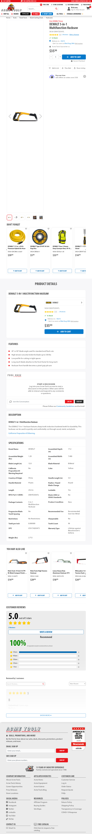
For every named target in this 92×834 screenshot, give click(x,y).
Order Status (66, 786)
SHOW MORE (45, 715)
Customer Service (68, 780)
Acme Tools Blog (40, 790)
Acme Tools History (13, 783)
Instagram (12, 805)
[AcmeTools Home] (11, 7)
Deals (37, 14)
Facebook (12, 802)
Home (8, 18)
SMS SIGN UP (11, 756)
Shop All (6, 14)
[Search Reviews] (43, 684)
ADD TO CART (75, 57)
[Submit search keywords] (56, 9)
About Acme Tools (13, 780)
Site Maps (37, 809)
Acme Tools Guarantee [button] (60, 47)
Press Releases (11, 790)
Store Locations (12, 793)
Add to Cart (18, 271)
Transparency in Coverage (71, 809)
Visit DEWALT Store (56, 21)
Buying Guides (39, 805)
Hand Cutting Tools (36, 18)
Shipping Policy (67, 805)
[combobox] (43, 9)
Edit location (79, 43)
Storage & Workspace (74, 14)
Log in (69, 401)
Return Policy (66, 802)
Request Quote (67, 790)
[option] (9, 217)
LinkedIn (11, 812)
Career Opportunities (14, 786)
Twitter (11, 809)
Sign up (79, 401)
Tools (15, 18)
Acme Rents (38, 780)
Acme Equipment (40, 783)
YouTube (11, 816)
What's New (48, 14)
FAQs (63, 793)
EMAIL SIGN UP (12, 746)
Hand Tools (23, 18)
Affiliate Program (40, 802)
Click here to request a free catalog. (44, 829)
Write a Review (74, 34)
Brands (16, 14)
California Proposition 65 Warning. (22, 433)
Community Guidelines (65, 406)
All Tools (60, 14)
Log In (63, 783)
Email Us (11, 828)
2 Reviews (65, 34)
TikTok (11, 819)
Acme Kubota (39, 786)
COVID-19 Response (69, 812)
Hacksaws (49, 18)
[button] (75, 8)
